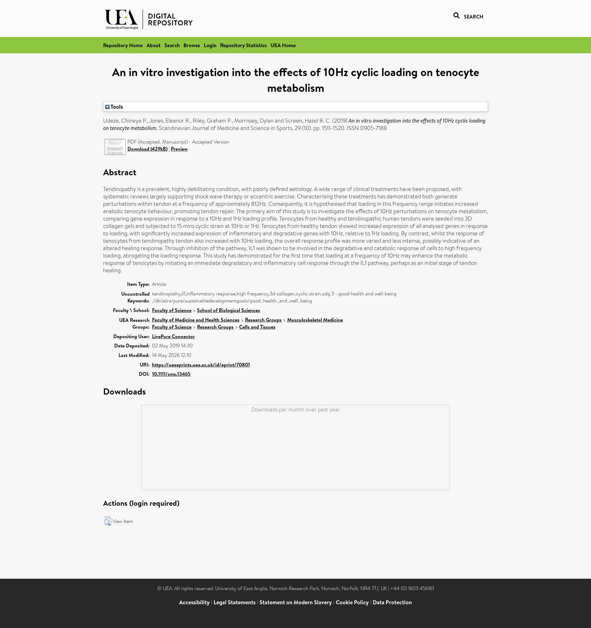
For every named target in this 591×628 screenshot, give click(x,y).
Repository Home (123, 45)
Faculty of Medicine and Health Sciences (195, 319)
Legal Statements (234, 602)
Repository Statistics (243, 45)
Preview (179, 148)
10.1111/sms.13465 (171, 374)
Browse (191, 45)
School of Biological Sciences (228, 310)
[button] (107, 521)
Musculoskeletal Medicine (315, 319)
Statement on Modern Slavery (295, 602)
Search (172, 45)
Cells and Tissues (257, 326)
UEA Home (283, 45)
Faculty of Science (171, 310)
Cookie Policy (352, 602)
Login (210, 45)
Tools (116, 107)
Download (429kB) (147, 148)
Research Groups (263, 319)
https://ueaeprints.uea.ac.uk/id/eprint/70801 (201, 364)
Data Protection (392, 602)
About (154, 45)
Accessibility (194, 602)
